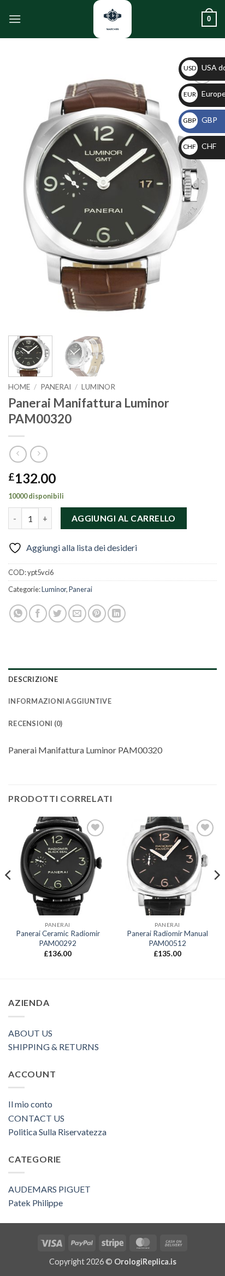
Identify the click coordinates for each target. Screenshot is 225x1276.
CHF (199, 146)
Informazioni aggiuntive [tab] (59, 701)
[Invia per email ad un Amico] (77, 613)
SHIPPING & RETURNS (53, 1046)
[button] (14, 18)
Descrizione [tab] (33, 679)
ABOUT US (30, 1033)
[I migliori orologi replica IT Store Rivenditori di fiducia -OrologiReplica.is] (112, 19)
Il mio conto (30, 1104)
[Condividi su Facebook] (38, 613)
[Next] (199, 193)
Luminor (98, 386)
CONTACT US (36, 1118)
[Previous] (26, 193)
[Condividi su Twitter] (58, 613)
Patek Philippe (35, 1202)
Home (19, 386)
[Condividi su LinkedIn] (117, 613)
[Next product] (17, 454)
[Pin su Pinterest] (97, 613)
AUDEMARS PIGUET (49, 1189)
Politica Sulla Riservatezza (57, 1132)
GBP (200, 119)
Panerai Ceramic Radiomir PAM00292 (58, 938)
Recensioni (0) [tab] (35, 723)
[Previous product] (38, 454)
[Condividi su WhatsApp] (18, 613)
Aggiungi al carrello (124, 518)
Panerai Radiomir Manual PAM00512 (167, 938)
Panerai (55, 386)
